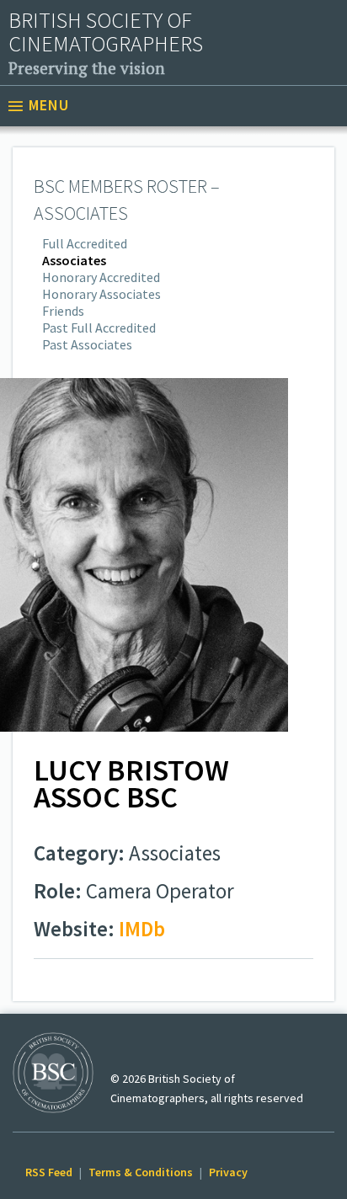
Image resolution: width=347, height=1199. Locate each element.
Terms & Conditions (140, 1172)
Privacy (228, 1172)
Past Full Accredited (99, 327)
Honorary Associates (101, 293)
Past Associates (87, 344)
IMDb (142, 928)
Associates (74, 260)
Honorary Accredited (101, 277)
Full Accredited (84, 243)
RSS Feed (48, 1172)
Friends (63, 310)
